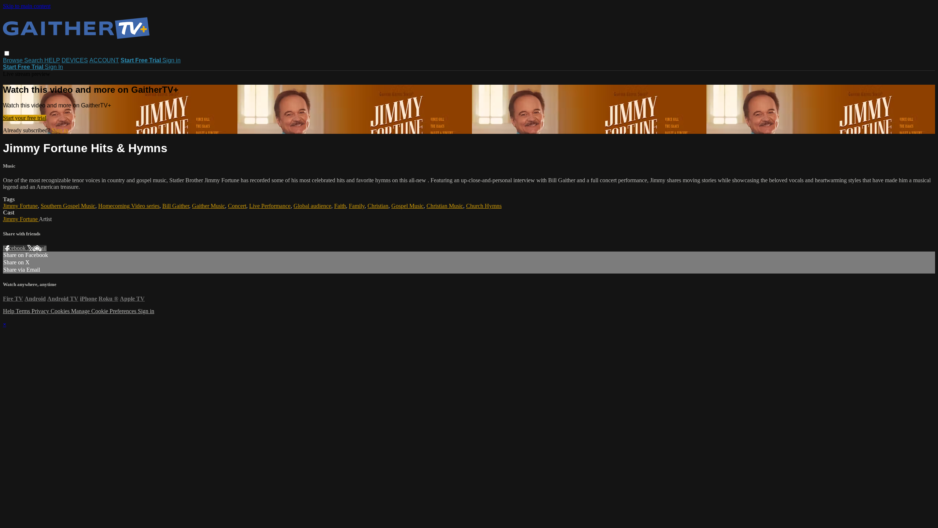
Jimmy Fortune (20, 206)
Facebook (15, 248)
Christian (378, 206)
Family (357, 206)
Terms (24, 311)
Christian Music (444, 206)
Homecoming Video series (128, 206)
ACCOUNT (104, 60)
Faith (340, 206)
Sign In (54, 67)
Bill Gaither (175, 206)
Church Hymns (484, 206)
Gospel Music (407, 206)
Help (9, 311)
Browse (13, 60)
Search (34, 60)
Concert (237, 206)
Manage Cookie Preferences (104, 311)
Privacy (41, 311)
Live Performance (270, 206)
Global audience (312, 206)
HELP (52, 60)
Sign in (171, 60)
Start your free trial (24, 118)
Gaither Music (208, 206)
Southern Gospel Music (68, 206)
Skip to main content (27, 6)
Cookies (61, 311)
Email (40, 248)
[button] (6, 53)
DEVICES (75, 60)
